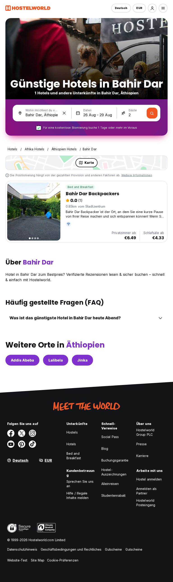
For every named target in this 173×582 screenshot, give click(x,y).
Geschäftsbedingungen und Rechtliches (71, 549)
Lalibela (55, 360)
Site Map (37, 560)
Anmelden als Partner (146, 491)
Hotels (71, 444)
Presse (141, 444)
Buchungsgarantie (115, 460)
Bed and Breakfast (80, 187)
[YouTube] (10, 444)
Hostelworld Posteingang (145, 503)
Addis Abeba (22, 360)
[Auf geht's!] (152, 113)
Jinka (82, 360)
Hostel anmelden (149, 479)
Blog (104, 448)
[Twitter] (21, 433)
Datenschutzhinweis (22, 549)
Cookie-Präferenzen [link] (62, 560)
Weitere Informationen (136, 175)
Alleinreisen (110, 484)
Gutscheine (113, 549)
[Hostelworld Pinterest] (21, 444)
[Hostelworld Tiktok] (32, 444)
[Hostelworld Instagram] (32, 433)
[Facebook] (10, 433)
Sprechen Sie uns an (80, 484)
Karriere (142, 456)
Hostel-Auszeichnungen (113, 472)
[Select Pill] (152, 8)
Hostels (72, 432)
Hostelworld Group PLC (145, 432)
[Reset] (64, 113)
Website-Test (17, 560)
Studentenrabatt (113, 495)
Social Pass (110, 437)
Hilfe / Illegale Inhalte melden (77, 495)
